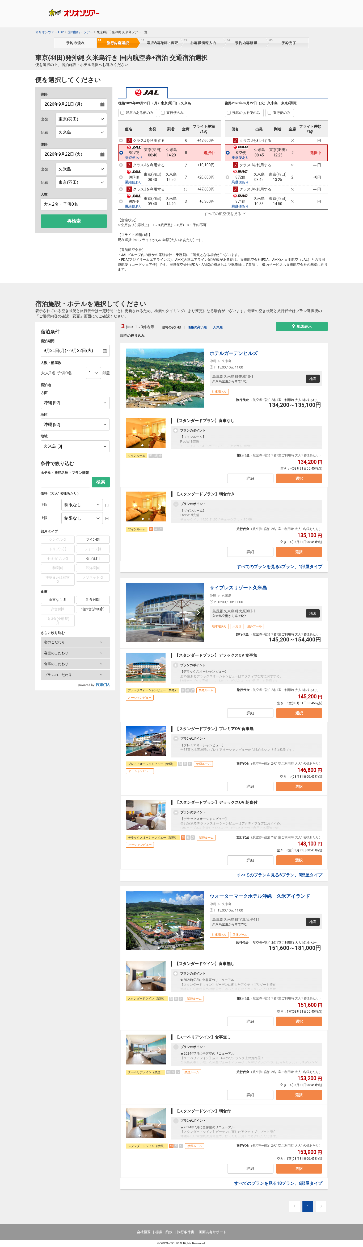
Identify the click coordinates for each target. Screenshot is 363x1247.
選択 (299, 478)
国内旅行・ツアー (80, 32)
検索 (100, 481)
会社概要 (144, 1232)
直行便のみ (175, 113)
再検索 (74, 220)
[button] (75, 642)
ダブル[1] (93, 559)
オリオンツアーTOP (49, 32)
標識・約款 (163, 1232)
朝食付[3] (93, 600)
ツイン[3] (93, 539)
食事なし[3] (57, 600)
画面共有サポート (212, 1232)
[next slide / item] (198, 378)
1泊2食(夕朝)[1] (92, 609)
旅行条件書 (185, 1232)
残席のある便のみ (139, 113)
